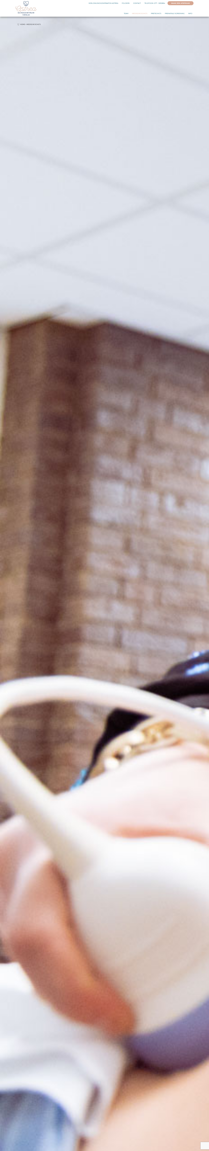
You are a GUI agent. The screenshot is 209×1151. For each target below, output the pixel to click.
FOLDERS (126, 3)
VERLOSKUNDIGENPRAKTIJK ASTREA (103, 3)
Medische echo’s (139, 13)
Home (22, 24)
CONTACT (137, 3)
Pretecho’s (156, 13)
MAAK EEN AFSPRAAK (180, 3)
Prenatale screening (175, 13)
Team (126, 13)
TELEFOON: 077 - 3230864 (154, 3)
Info (190, 13)
